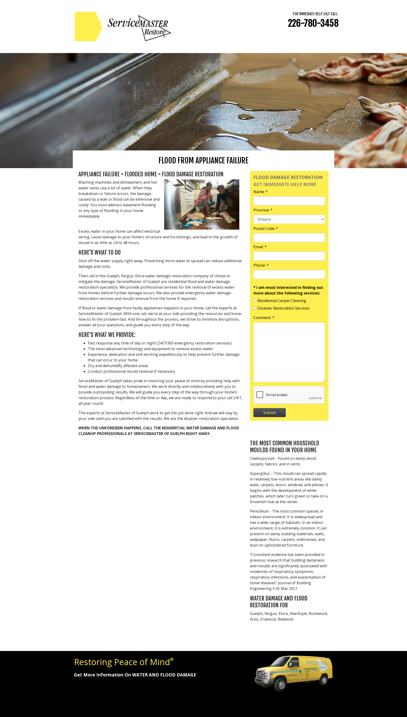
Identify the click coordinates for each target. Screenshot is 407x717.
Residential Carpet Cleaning (281, 300)
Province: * (263, 210)
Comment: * (263, 317)
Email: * (260, 246)
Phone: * (261, 265)
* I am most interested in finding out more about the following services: (288, 290)
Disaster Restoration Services (283, 308)
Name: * (260, 191)
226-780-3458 (313, 23)
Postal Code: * (265, 228)
